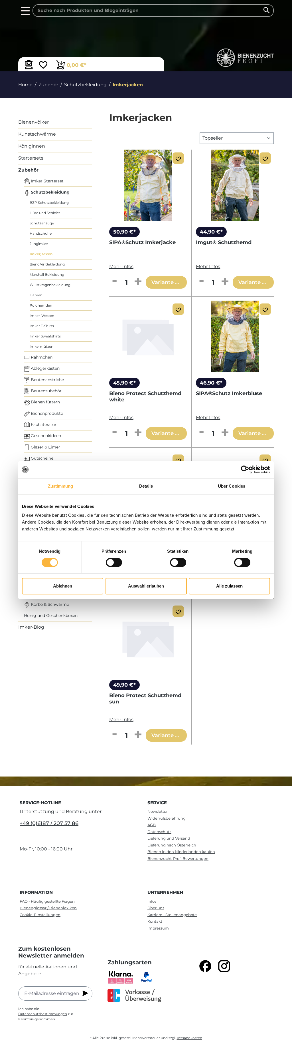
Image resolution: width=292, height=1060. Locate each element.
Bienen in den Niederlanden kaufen (181, 851)
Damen (36, 295)
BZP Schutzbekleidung (49, 202)
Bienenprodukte (46, 413)
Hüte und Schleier (45, 213)
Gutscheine (41, 458)
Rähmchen (41, 357)
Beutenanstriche (47, 379)
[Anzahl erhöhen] (138, 281)
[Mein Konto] (29, 64)
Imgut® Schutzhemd (224, 242)
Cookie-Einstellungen (40, 914)
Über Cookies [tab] (231, 486)
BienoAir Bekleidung (47, 264)
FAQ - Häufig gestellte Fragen (47, 901)
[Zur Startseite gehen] (245, 58)
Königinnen (31, 146)
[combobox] (153, 10)
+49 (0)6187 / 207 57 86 (49, 823)
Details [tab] (146, 486)
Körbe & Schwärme (49, 604)
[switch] (114, 562)
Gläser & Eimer (45, 447)
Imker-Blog (31, 627)
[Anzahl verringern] (114, 281)
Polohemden (41, 305)
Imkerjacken (41, 254)
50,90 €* (124, 232)
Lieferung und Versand (168, 838)
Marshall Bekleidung (47, 274)
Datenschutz (159, 831)
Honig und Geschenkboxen (51, 615)
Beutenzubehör (46, 390)
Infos (151, 901)
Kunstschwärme (37, 134)
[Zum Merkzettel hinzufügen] (178, 158)
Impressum (158, 928)
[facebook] (205, 966)
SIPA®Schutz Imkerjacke (142, 242)
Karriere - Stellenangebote (172, 914)
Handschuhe (41, 233)
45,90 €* (124, 383)
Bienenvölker (33, 122)
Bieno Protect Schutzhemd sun (145, 698)
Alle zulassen (229, 586)
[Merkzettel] (43, 65)
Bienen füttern (45, 402)
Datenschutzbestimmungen (42, 1014)
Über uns (155, 908)
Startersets (30, 158)
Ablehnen (62, 586)
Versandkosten (189, 1038)
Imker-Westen (42, 315)
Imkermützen (41, 346)
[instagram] (224, 966)
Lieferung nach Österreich (171, 845)
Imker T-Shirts (42, 326)
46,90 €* (211, 383)
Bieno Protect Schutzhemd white (145, 396)
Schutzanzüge (42, 223)
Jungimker (39, 244)
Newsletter (157, 811)
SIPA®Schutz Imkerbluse (229, 393)
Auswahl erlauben (146, 586)
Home (25, 84)
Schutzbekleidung (50, 192)
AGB (151, 824)
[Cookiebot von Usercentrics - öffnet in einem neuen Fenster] (245, 469)
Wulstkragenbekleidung (50, 285)
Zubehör (28, 170)
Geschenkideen (45, 435)
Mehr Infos (121, 266)
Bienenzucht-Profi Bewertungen (177, 858)
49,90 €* (124, 685)
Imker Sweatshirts (45, 336)
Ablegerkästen (45, 368)
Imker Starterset (47, 181)
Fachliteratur (43, 424)
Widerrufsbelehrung (166, 818)
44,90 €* (211, 232)
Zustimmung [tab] (60, 486)
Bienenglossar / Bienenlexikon (48, 908)
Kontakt (154, 921)
